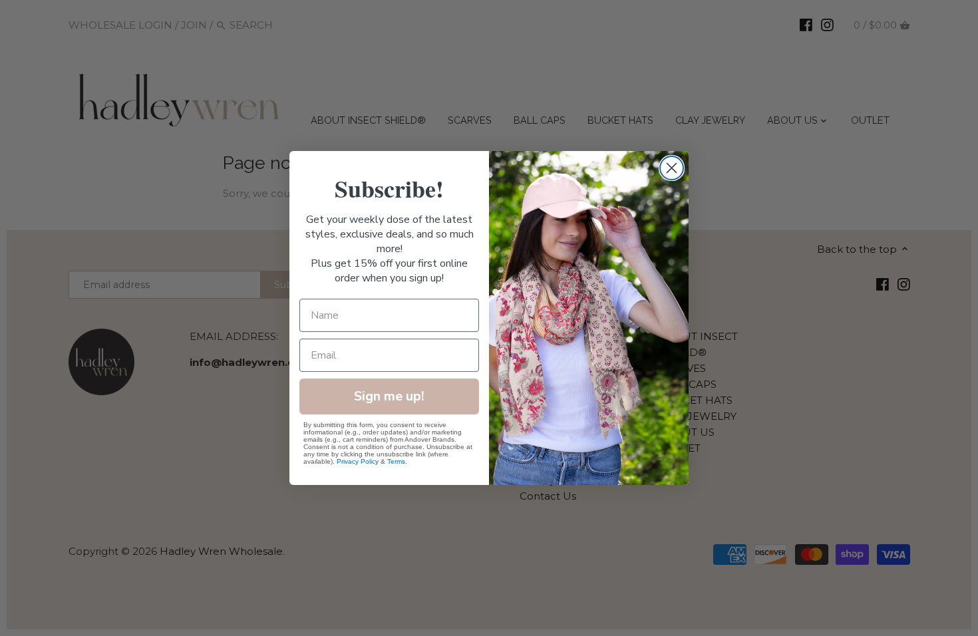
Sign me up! (389, 396)
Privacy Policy (358, 461)
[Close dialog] (671, 168)
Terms (396, 461)
